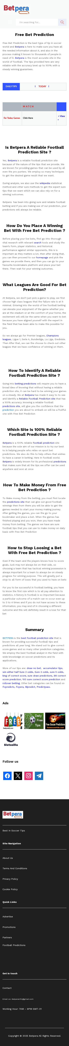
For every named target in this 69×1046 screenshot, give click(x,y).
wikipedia (45, 183)
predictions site (11, 406)
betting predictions (25, 383)
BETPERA (8, 638)
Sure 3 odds (41, 672)
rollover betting (11, 683)
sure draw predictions (40, 675)
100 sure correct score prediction (41, 679)
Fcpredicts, (9, 687)
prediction (8, 409)
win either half (11, 672)
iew (63, 116)
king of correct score (14, 675)
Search (62, 22)
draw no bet (34, 668)
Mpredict (30, 687)
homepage (42, 257)
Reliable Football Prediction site (37, 398)
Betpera (19, 46)
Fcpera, (20, 687)
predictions (60, 461)
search (37, 242)
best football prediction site (37, 638)
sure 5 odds (56, 672)
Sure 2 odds (26, 672)
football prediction (43, 442)
